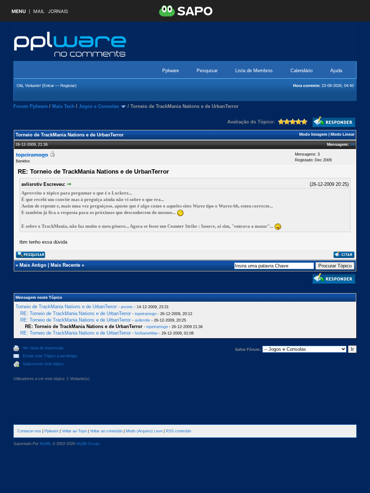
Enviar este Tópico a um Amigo (50, 356)
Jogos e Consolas (99, 106)
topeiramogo (145, 313)
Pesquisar (207, 70)
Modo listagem (313, 134)
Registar (67, 85)
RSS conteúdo (178, 431)
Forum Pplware (30, 106)
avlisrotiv (142, 320)
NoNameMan (146, 333)
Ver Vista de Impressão (43, 348)
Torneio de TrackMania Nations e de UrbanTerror (66, 306)
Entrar (48, 85)
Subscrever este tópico (43, 364)
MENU (19, 11)
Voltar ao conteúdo (106, 431)
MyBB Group (87, 443)
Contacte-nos (29, 431)
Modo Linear (342, 134)
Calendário (302, 70)
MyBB (45, 443)
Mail (38, 11)
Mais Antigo (33, 265)
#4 (352, 144)
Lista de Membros (254, 70)
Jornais (58, 11)
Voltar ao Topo (74, 431)
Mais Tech (63, 106)
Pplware (170, 70)
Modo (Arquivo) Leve (144, 431)
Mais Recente (65, 265)
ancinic (127, 307)
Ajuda (336, 70)
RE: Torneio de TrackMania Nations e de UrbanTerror (75, 313)
